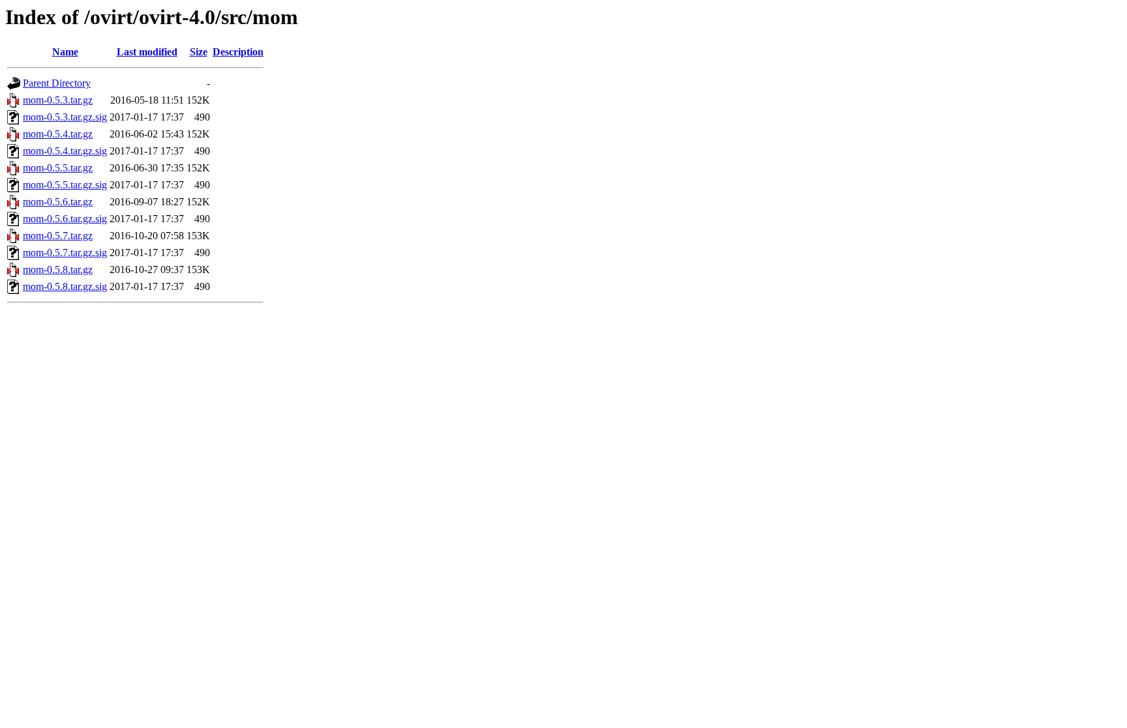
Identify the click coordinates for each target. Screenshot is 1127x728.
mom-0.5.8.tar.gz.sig (65, 286)
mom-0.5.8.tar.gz (58, 269)
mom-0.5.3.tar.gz (58, 100)
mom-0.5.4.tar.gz (58, 133)
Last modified (147, 51)
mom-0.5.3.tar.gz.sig (65, 117)
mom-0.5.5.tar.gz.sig (65, 184)
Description (238, 51)
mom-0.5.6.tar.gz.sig (65, 218)
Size (198, 51)
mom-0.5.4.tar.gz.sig (65, 150)
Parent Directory (57, 83)
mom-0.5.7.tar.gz (58, 235)
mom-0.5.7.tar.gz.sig (65, 252)
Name (65, 51)
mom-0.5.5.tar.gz (58, 167)
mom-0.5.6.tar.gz (58, 201)
